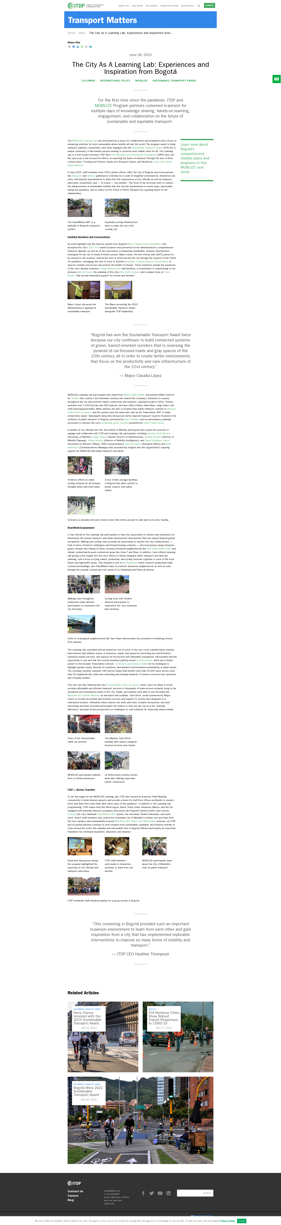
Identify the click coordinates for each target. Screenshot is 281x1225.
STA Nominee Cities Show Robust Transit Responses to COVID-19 (164, 1018)
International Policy (115, 80)
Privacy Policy (227, 1221)
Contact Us (75, 1191)
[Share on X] (69, 46)
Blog (82, 33)
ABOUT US (123, 6)
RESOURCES (187, 6)
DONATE (209, 5)
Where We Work (169, 6)
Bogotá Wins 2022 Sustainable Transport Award (88, 1091)
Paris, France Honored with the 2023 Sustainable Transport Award (87, 1018)
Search (207, 1193)
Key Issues (151, 6)
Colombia (88, 80)
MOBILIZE (141, 80)
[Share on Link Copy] (86, 46)
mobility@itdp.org (112, 1191)
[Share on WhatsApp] (82, 46)
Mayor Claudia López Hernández (144, 244)
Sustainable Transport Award (174, 80)
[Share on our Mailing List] (90, 46)
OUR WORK (137, 6)
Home (71, 33)
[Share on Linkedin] (78, 46)
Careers (73, 1195)
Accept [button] (242, 1221)
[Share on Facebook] (73, 46)
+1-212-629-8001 (112, 1194)
